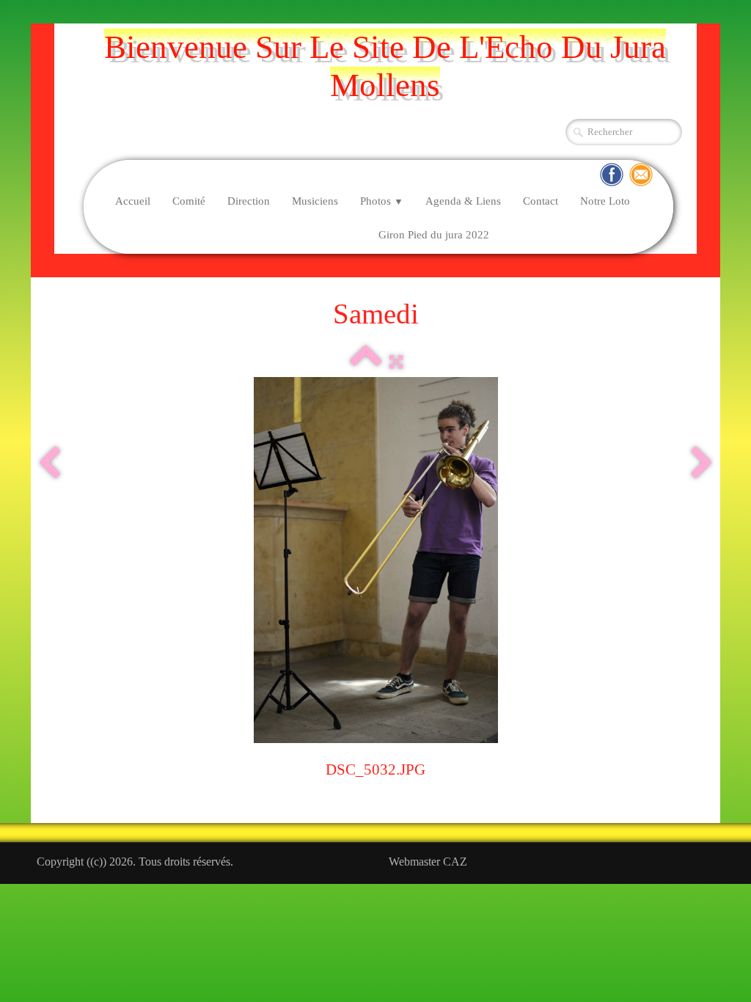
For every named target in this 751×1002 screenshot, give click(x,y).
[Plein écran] (396, 362)
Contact (540, 201)
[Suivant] (701, 463)
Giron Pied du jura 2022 (433, 235)
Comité (188, 201)
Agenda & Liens (463, 201)
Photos (381, 201)
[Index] (366, 362)
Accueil (132, 201)
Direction (248, 201)
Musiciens (315, 201)
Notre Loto (605, 201)
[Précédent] (49, 463)
